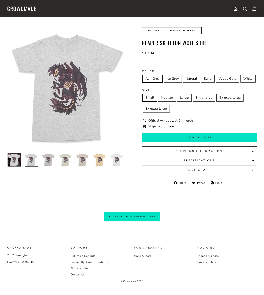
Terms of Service (208, 256)
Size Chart (199, 170)
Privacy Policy (206, 262)
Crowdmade (21, 8)
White (248, 78)
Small (149, 97)
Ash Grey (152, 78)
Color (148, 71)
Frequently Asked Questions (89, 262)
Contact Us (78, 274)
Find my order (80, 268)
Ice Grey (172, 78)
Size (146, 90)
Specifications (199, 160)
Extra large (204, 97)
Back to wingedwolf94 (175, 30)
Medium (167, 97)
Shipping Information (199, 151)
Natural (191, 78)
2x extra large (230, 97)
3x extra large (156, 108)
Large (184, 97)
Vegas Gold (228, 78)
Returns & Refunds (83, 256)
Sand (208, 78)
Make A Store (142, 256)
